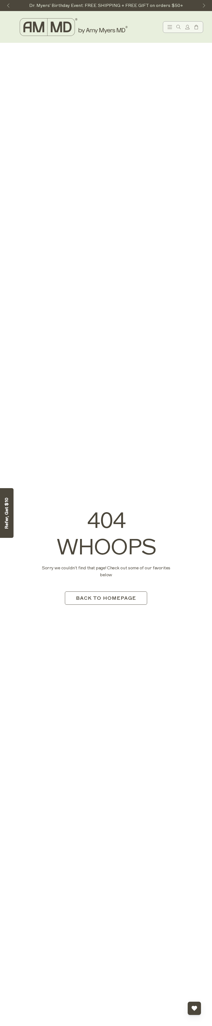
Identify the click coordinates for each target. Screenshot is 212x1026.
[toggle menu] (170, 27)
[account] (187, 27)
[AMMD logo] (74, 27)
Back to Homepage (106, 598)
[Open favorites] (194, 1008)
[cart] (196, 27)
